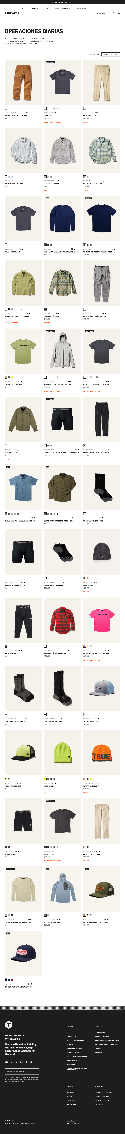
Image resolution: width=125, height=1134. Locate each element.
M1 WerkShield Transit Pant (96, 453)
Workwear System (62, 9)
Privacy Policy (71, 1121)
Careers (98, 1048)
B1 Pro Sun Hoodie (52, 922)
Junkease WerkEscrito (15, 585)
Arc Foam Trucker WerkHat (95, 922)
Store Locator (73, 1052)
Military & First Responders (106, 1044)
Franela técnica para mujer (57, 653)
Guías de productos (103, 1101)
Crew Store (82, 9)
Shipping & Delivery (75, 1048)
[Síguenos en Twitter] (16, 1062)
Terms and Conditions (73, 1123)
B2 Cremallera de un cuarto (17, 316)
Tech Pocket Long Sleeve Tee (18, 922)
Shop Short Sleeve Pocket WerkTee (99, 252)
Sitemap (70, 1044)
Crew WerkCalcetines (93, 521)
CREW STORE (71, 1105)
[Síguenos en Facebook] (26, 1062)
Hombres (70, 1093)
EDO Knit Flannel (51, 184)
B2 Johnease (10, 653)
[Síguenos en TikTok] (31, 1062)
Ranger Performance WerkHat (18, 987)
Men (23, 9)
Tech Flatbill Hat (91, 722)
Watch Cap (88, 585)
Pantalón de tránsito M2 (94, 316)
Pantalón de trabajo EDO (16, 116)
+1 (21, 309)
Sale (23, 17)
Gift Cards (99, 1105)
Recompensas (101, 13)
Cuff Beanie (49, 786)
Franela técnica (51, 316)
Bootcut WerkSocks (53, 722)
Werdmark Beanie (91, 786)
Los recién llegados (103, 1093)
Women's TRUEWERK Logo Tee (96, 653)
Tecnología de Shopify (28, 1124)
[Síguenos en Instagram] (21, 1062)
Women (35, 9)
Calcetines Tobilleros (54, 585)
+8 (60, 377)
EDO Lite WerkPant (91, 854)
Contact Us (71, 1036)
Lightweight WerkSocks (16, 722)
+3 (60, 108)
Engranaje (71, 1101)
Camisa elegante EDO (14, 184)
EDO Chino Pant (90, 116)
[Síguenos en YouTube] (6, 1062)
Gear (46, 9)
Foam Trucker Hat (13, 786)
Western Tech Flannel (93, 184)
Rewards (98, 1052)
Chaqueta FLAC (11, 453)
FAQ (68, 1032)
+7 (99, 377)
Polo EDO (48, 116)
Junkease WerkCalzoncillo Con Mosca (61, 453)
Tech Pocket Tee (51, 854)
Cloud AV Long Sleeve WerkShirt (58, 521)
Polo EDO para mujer (14, 252)
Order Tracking (73, 1060)
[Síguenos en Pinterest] (11, 1062)
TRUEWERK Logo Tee (13, 385)
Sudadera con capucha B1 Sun (57, 385)
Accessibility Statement (77, 1056)
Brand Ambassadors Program (107, 1040)
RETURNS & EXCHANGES (75, 1040)
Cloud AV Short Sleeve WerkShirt (20, 521)
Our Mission (100, 1032)
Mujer (69, 1097)
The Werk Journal (102, 1036)
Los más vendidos (102, 1097)
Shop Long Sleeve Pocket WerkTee (59, 252)
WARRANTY (71, 1064)
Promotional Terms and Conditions (77, 1069)
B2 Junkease (10, 854)
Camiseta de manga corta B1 (96, 385)
